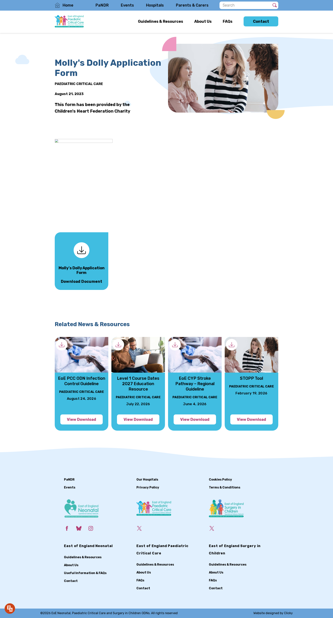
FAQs (227, 21)
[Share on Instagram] (94, 529)
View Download (81, 419)
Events (127, 5)
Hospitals (155, 5)
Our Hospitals (147, 479)
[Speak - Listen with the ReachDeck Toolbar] (10, 608)
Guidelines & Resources (160, 21)
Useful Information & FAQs (85, 573)
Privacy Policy (147, 487)
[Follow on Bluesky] (82, 529)
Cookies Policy (220, 479)
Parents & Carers (192, 5)
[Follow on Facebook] (70, 529)
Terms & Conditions (224, 487)
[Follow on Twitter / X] (142, 529)
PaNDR (102, 5)
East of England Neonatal (88, 546)
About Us (203, 21)
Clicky (288, 613)
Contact (261, 21)
